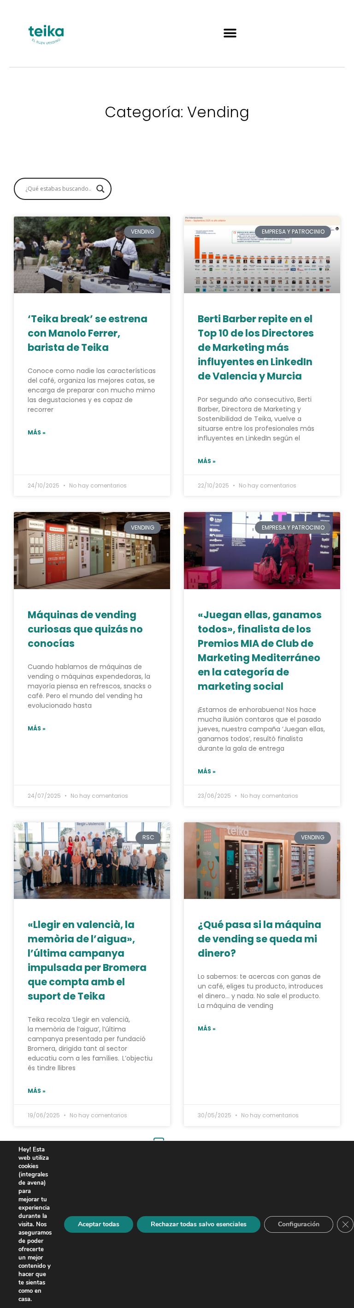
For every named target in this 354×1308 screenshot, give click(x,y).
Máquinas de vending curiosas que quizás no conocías (85, 629)
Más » (37, 432)
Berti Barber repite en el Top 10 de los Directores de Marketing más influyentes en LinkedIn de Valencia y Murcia (256, 347)
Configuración (298, 1224)
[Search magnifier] (100, 188)
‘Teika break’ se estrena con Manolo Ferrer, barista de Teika (88, 333)
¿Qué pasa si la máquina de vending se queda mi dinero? (259, 939)
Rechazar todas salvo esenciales (199, 1224)
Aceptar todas (98, 1224)
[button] (230, 33)
